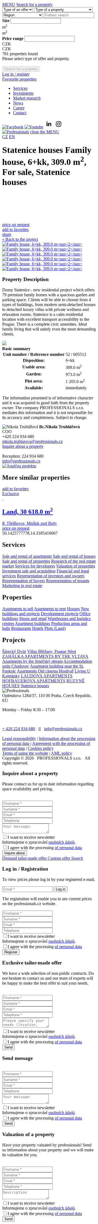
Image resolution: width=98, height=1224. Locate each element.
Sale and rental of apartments (27, 556)
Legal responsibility (19, 738)
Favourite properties (19, 79)
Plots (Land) (55, 628)
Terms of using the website (25, 753)
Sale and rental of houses (74, 556)
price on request (15, 224)
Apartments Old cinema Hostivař (45, 671)
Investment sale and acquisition (29, 571)
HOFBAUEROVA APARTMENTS (33, 681)
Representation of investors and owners (50, 576)
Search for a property (34, 4)
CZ (5, 136)
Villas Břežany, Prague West (51, 651)
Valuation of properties (75, 566)
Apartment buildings (32, 623)
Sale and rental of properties (26, 561)
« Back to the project (20, 239)
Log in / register (15, 74)
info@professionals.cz (21, 461)
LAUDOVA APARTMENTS (46, 676)
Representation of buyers (23, 580)
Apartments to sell (17, 608)
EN (12, 136)
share (6, 234)
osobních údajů (61, 842)
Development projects (59, 613)
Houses (73, 608)
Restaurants (21, 628)
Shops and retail (33, 618)
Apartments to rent (50, 608)
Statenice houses (35, 685)
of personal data (68, 847)
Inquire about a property (23, 446)
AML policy (61, 753)
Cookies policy (41, 748)
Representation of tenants (67, 580)
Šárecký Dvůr (14, 651)
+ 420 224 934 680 (18, 728)
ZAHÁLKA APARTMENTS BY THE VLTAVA (45, 656)
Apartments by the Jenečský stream (32, 661)
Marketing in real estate (22, 585)
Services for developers (35, 566)
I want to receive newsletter (31, 837)
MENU (8, 4)
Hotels (37, 628)
